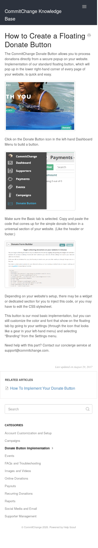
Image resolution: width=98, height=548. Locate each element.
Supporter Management (21, 516)
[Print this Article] (89, 35)
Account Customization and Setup (28, 433)
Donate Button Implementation (28, 448)
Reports (10, 501)
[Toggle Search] (88, 409)
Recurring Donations (19, 493)
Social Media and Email (21, 508)
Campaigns (12, 440)
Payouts (10, 486)
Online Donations (16, 478)
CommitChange (33, 527)
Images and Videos (18, 470)
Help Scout (70, 527)
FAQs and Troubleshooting (23, 463)
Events (9, 455)
